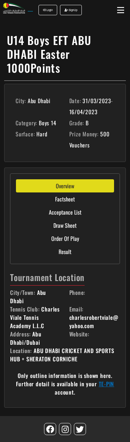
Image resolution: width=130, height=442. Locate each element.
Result (65, 251)
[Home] (14, 7)
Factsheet (65, 199)
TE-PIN (106, 384)
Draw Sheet (65, 225)
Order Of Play (65, 238)
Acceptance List (65, 212)
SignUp (72, 10)
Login (49, 10)
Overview (65, 186)
